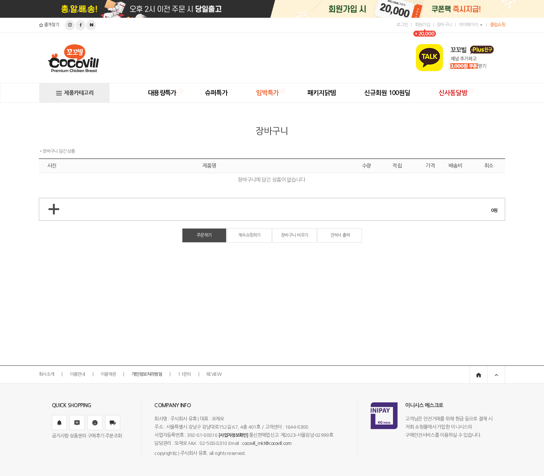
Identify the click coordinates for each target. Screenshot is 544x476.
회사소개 (46, 374)
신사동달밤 (453, 93)
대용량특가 (162, 93)
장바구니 (444, 25)
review (213, 374)
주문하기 (204, 235)
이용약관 (108, 374)
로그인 (402, 25)
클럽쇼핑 (497, 25)
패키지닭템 (322, 93)
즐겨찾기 (51, 25)
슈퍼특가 (216, 93)
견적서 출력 (340, 235)
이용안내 (77, 374)
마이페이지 (468, 25)
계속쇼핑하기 (249, 235)
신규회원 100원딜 (387, 93)
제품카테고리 (79, 92)
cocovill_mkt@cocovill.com (266, 443)
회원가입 (422, 25)
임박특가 (267, 93)
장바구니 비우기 (294, 235)
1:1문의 (184, 374)
